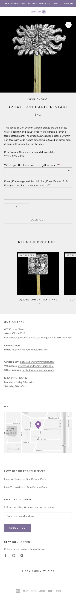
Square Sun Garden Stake (38, 299)
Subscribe (17, 527)
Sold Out (38, 219)
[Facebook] (5, 555)
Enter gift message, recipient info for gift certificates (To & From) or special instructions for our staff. (36, 183)
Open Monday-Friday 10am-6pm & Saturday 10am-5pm (38, 3)
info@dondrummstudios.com (38, 370)
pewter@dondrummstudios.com (36, 366)
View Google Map (38, 432)
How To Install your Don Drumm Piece (25, 487)
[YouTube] (22, 555)
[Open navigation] (5, 11)
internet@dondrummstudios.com (30, 349)
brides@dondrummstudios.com (37, 362)
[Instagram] (13, 555)
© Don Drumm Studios (38, 571)
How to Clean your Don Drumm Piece (25, 479)
